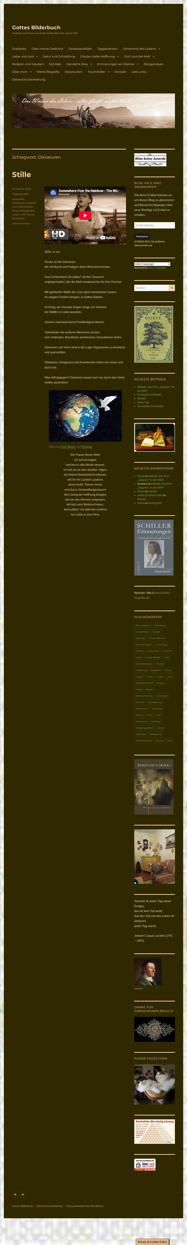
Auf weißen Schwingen (150, 406)
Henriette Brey (77, 64)
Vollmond (156, 734)
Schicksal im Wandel (149, 394)
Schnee (140, 702)
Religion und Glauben (28, 64)
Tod (159, 715)
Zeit (169, 740)
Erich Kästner (157, 638)
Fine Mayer (68, 447)
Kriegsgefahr (27, 210)
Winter (159, 740)
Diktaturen (18, 202)
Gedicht (31, 202)
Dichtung (160, 625)
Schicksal (161, 695)
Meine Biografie (48, 72)
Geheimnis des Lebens (139, 48)
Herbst (160, 663)
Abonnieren (142, 236)
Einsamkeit (142, 631)
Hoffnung (141, 670)
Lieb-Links (138, 72)
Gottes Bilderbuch (36, 27)
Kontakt (120, 72)
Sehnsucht (142, 708)
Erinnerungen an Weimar (115, 64)
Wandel (141, 398)
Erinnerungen (144, 644)
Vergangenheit (145, 727)
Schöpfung (154, 702)
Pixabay (87, 447)
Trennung (141, 721)
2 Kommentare (21, 223)
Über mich (20, 72)
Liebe (15, 214)
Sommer (157, 708)
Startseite (19, 48)
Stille (21, 174)
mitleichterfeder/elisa (150, 495)
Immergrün (155, 503)
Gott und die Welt (137, 56)
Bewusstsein (143, 625)
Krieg (15, 210)
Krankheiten (25, 206)
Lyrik (23, 214)
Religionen (18, 218)
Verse (160, 727)
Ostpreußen (74, 72)
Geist (139, 657)
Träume (155, 721)
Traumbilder (96, 72)
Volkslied (141, 734)
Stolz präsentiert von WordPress (85, 1206)
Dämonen (18, 199)
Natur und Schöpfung (59, 56)
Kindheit (156, 670)
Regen (150, 689)
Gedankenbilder (80, 48)
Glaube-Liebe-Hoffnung (97, 56)
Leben (139, 676)
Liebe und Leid (23, 56)
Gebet (139, 650)
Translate (160, 267)
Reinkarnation (144, 695)
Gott (14, 206)
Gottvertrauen (144, 663)
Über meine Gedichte (47, 48)
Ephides (55, 64)
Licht (150, 676)
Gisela (140, 476)
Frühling (161, 644)
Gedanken (152, 650)
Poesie (31, 214)
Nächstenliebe (144, 683)
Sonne (139, 715)
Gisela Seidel (153, 657)
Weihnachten (144, 740)
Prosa (139, 689)
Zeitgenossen (154, 64)
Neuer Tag (143, 402)
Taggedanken (107, 48)
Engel (156, 631)
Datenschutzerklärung (28, 79)
